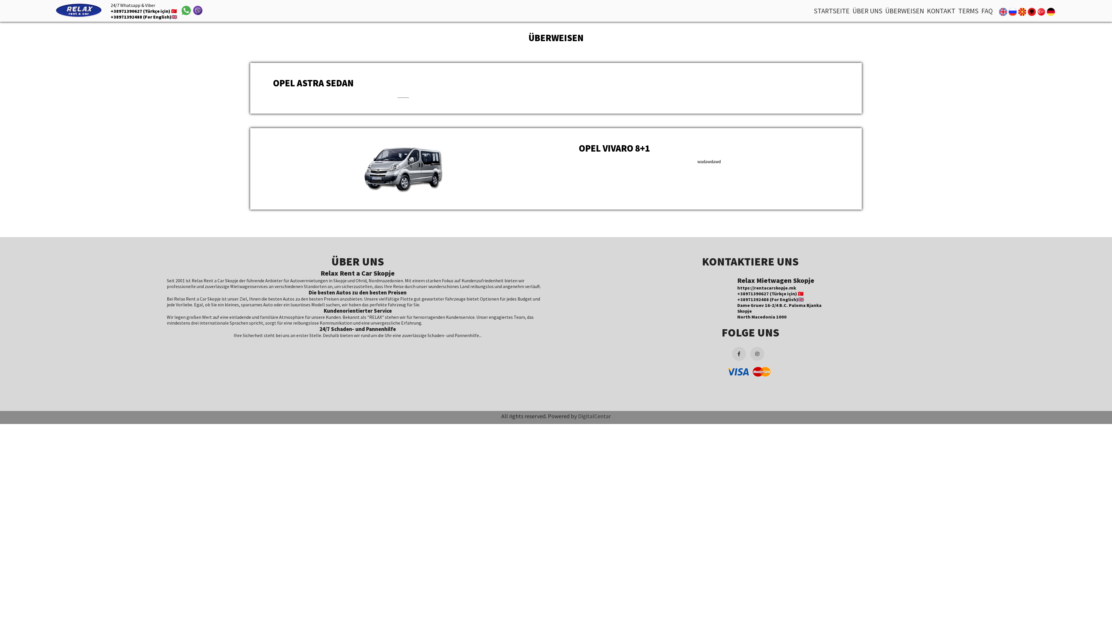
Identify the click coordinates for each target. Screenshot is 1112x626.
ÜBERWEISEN (904, 10)
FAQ (987, 10)
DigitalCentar (594, 416)
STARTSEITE (832, 10)
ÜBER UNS (867, 10)
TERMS (968, 10)
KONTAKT (941, 10)
